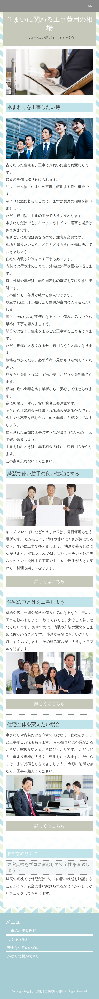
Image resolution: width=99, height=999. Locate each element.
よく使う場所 (18, 939)
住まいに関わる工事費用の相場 (50, 24)
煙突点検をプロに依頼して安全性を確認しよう (48, 867)
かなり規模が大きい (23, 956)
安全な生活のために (23, 948)
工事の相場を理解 (21, 931)
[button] (49, 6)
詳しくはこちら (49, 581)
